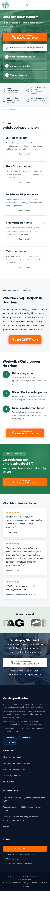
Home (5, 110)
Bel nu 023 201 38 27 (17, 849)
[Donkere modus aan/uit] (26, 5)
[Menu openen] (46, 5)
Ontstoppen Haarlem (24, 876)
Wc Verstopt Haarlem (12, 775)
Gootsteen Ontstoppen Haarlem (16, 763)
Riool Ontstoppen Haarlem (14, 769)
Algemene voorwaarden (11, 883)
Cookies (34, 883)
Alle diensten (8, 782)
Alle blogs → (8, 826)
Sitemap (26, 886)
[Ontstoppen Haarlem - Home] (5, 5)
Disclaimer (43, 883)
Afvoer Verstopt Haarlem (13, 757)
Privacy (25, 883)
